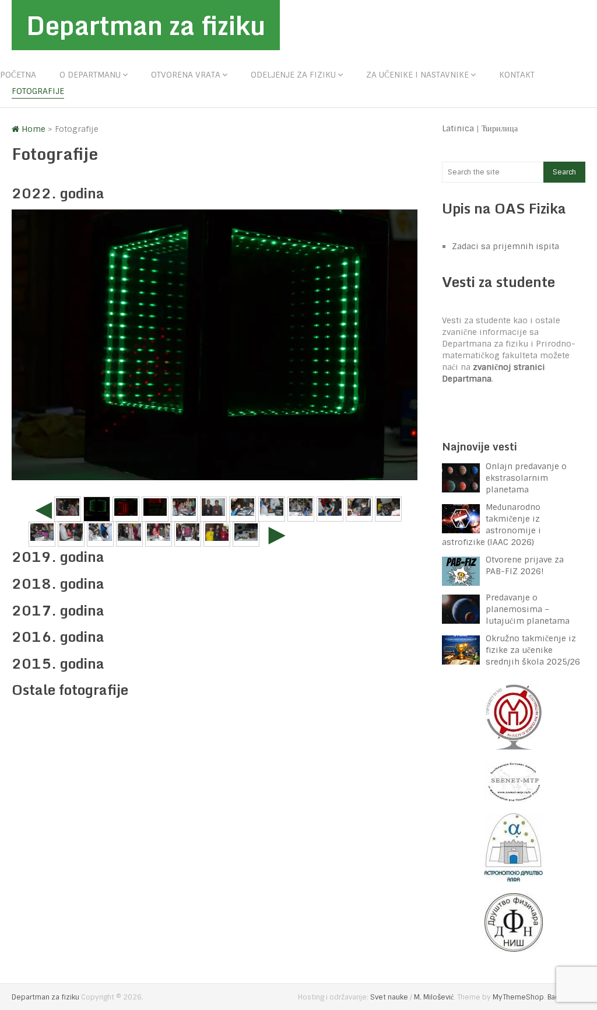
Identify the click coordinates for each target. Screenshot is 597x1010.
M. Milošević (434, 997)
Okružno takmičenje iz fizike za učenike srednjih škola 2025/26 (533, 650)
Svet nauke (389, 997)
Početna (18, 74)
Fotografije (38, 91)
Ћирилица (500, 128)
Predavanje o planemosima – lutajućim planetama (528, 609)
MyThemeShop (518, 997)
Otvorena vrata (185, 74)
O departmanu (90, 74)
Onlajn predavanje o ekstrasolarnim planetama (526, 478)
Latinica (458, 128)
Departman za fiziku (145, 25)
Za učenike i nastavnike (417, 74)
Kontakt (517, 74)
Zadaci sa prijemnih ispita (505, 246)
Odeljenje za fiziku (293, 74)
